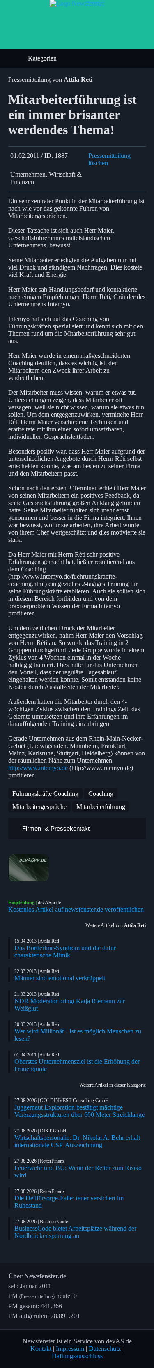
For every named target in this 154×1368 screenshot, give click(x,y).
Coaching (100, 793)
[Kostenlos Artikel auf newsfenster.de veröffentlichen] (77, 868)
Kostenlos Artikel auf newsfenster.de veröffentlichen (76, 909)
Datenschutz (105, 1348)
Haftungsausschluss (77, 1355)
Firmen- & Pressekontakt (55, 828)
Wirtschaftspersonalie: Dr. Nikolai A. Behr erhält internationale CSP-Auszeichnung (77, 1141)
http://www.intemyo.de (38, 767)
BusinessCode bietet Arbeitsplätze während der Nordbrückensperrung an (75, 1232)
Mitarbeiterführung (100, 806)
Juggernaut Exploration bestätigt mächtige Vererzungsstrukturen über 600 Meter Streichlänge (79, 1111)
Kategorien (43, 58)
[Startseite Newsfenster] (77, 3)
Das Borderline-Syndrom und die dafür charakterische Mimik (65, 951)
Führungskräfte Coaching (45, 793)
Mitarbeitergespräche (39, 806)
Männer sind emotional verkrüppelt (59, 978)
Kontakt (40, 1348)
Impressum (70, 1348)
